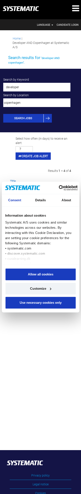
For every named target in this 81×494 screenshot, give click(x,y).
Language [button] (44, 24)
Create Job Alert (34, 156)
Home (17, 38)
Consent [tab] (14, 200)
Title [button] (13, 181)
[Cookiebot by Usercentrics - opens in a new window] (59, 188)
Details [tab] (40, 200)
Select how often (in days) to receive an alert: (41, 141)
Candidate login (68, 24)
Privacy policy (40, 475)
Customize (38, 288)
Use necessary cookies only (41, 302)
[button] (67, 8)
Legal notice (41, 484)
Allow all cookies (40, 274)
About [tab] (66, 200)
